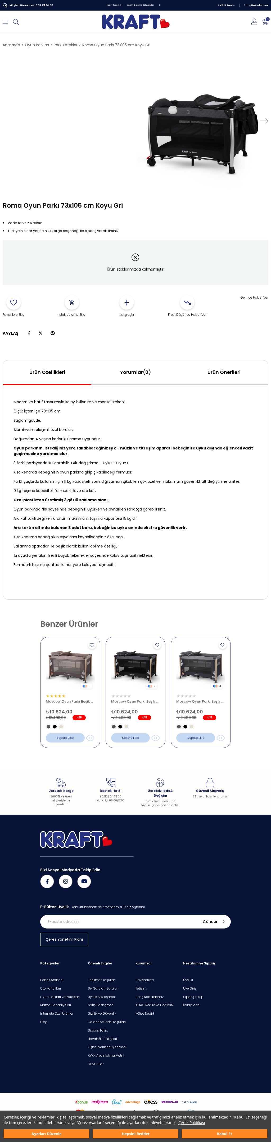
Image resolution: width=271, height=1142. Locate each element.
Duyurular (95, 1064)
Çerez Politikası (191, 1122)
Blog (43, 1022)
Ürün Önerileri (224, 372)
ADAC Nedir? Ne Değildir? (154, 1005)
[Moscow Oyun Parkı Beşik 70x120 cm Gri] (200, 666)
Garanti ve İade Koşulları (107, 1022)
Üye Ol (188, 980)
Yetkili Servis (226, 5)
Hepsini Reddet (136, 1133)
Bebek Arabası (51, 980)
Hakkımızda (145, 980)
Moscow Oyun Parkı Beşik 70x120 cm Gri (200, 701)
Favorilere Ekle (92, 645)
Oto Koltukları (50, 988)
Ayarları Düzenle (46, 1133)
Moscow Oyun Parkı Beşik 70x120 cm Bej (70, 701)
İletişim (141, 988)
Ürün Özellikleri (47, 372)
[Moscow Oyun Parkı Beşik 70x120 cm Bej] (70, 666)
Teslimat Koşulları (102, 980)
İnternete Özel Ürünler (56, 1013)
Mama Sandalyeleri (55, 1005)
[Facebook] (47, 881)
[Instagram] (66, 881)
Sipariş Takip (98, 1030)
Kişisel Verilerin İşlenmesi (107, 1047)
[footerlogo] (76, 839)
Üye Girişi (190, 988)
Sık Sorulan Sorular (103, 988)
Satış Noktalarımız (256, 5)
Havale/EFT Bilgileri (102, 1039)
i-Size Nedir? (145, 1013)
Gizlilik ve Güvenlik (102, 1013)
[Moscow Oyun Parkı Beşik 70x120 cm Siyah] (135, 666)
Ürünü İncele (90, 738)
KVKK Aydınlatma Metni (106, 1055)
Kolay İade (191, 1005)
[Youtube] (84, 881)
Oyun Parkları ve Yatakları (60, 997)
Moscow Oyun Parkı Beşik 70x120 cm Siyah (135, 701)
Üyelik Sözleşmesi (102, 997)
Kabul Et (224, 1133)
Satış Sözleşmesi (101, 1005)
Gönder (210, 921)
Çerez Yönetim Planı (64, 939)
